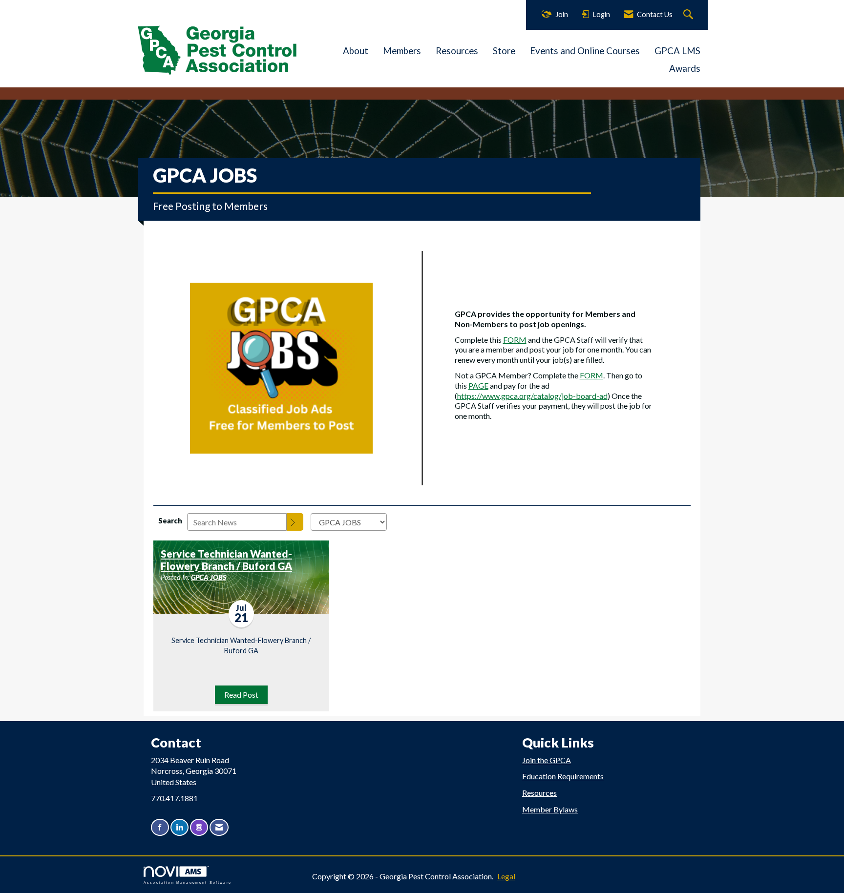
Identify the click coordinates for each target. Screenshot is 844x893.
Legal (506, 876)
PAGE (478, 385)
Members (402, 50)
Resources (457, 50)
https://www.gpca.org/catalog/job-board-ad (532, 395)
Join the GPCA (546, 760)
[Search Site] (689, 15)
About (355, 50)
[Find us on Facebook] (160, 827)
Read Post (241, 694)
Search (170, 521)
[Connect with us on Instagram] (199, 827)
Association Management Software (188, 882)
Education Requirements (563, 776)
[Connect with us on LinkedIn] (179, 827)
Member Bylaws (550, 809)
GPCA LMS (677, 50)
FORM (515, 339)
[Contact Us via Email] (219, 827)
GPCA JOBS (208, 577)
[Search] (295, 522)
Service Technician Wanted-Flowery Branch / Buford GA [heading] (226, 560)
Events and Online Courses (585, 50)
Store (504, 50)
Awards (684, 68)
